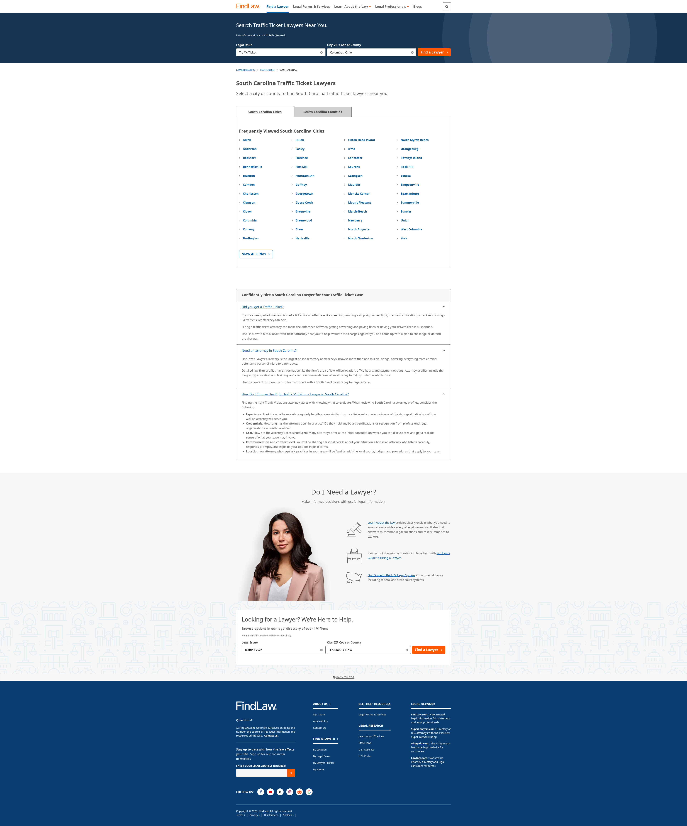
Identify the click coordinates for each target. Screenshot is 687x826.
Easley (300, 149)
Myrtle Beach (357, 211)
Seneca (406, 176)
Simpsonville (410, 185)
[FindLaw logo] (249, 6)
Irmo (351, 149)
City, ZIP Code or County (344, 45)
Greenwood (304, 220)
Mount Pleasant (359, 202)
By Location (320, 749)
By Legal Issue (321, 756)
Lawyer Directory (245, 70)
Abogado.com (419, 743)
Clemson (249, 202)
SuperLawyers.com (423, 729)
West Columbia (411, 229)
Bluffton (249, 176)
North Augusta (359, 229)
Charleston (251, 194)
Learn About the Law (382, 523)
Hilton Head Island (361, 140)
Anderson (250, 149)
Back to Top (345, 677)
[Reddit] (299, 791)
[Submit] (291, 773)
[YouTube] (270, 791)
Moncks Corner (359, 194)
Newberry (355, 220)
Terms (240, 815)
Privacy (254, 815)
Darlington (251, 238)
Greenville (303, 211)
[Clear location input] (412, 52)
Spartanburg (410, 194)
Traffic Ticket (267, 70)
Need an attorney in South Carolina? (269, 350)
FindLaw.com (419, 714)
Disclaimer (270, 815)
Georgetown (304, 194)
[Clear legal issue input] (322, 52)
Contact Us (319, 727)
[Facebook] (260, 791)
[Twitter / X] (280, 791)
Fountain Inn (305, 176)
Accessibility (320, 721)
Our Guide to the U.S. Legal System (391, 575)
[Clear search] (322, 650)
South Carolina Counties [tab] (322, 112)
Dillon (300, 140)
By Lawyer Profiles (324, 762)
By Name (318, 769)
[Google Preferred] (309, 791)
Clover (247, 211)
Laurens (354, 167)
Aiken (247, 140)
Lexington (355, 176)
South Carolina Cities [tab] (265, 112)
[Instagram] (289, 791)
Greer (299, 229)
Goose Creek (304, 202)
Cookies (288, 815)
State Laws (365, 743)
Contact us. (271, 735)
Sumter (406, 211)
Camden (249, 185)
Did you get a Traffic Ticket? (263, 307)
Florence (302, 158)
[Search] (447, 6)
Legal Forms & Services (372, 714)
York (404, 238)
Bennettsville (252, 167)
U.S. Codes (365, 756)
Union (405, 220)
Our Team (319, 714)
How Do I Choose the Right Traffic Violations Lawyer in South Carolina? (295, 394)
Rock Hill (407, 167)
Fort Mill (302, 167)
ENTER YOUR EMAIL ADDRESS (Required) (261, 765)
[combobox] (281, 52)
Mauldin (354, 185)
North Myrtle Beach (415, 140)
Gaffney (301, 185)
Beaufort (249, 158)
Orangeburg (409, 149)
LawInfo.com (419, 758)
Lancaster (355, 158)
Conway (248, 229)
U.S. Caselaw (366, 749)
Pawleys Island (411, 158)
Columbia (250, 220)
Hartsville (302, 238)
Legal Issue (244, 45)
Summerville (410, 202)
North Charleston (360, 238)
